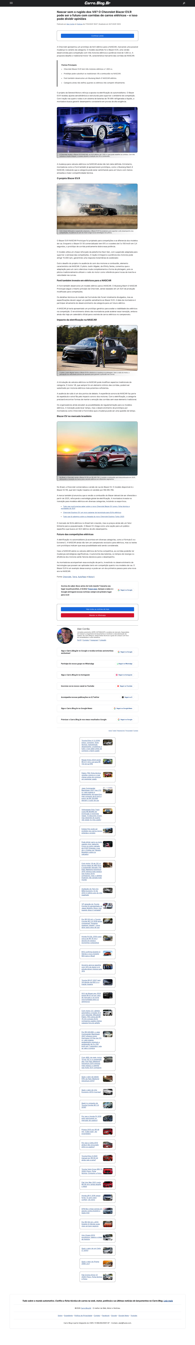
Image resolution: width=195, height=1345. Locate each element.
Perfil (79, 640)
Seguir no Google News (124, 708)
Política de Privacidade (83, 1316)
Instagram (94, 640)
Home (110, 730)
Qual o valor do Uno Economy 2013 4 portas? (91, 1091)
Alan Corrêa (70, 24)
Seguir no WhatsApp (125, 664)
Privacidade (129, 730)
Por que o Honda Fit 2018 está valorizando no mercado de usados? (91, 1118)
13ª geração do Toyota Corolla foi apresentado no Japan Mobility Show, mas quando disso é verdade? (92, 907)
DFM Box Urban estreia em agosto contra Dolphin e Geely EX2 (92, 1211)
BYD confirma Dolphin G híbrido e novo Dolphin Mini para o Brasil (91, 954)
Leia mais (168, 1301)
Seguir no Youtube (126, 686)
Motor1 (91, 577)
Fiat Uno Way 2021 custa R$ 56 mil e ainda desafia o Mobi (91, 1184)
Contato (86, 640)
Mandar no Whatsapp (97, 615)
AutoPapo (82, 577)
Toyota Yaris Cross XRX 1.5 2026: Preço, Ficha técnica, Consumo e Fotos (92, 1171)
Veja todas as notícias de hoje (97, 609)
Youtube (134, 1316)
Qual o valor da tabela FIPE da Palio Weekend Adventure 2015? (90, 1079)
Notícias (79, 24)
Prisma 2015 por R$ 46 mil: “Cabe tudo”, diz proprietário (90, 1132)
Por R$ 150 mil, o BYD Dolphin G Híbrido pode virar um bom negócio (91, 1224)
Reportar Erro (121, 730)
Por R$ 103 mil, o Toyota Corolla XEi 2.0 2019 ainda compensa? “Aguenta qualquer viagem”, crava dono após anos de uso (92, 923)
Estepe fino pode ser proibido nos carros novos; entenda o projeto (92, 831)
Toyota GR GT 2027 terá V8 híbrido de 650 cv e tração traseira (91, 982)
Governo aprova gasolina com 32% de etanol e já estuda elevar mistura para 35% (92, 968)
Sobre (114, 730)
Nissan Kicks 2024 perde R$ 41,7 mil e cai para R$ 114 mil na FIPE (91, 762)
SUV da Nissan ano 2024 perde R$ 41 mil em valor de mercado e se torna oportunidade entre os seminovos (91, 997)
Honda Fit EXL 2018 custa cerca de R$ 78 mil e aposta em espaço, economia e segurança (91, 940)
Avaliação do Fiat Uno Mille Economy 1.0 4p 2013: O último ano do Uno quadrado (92, 892)
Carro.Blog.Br (86, 1308)
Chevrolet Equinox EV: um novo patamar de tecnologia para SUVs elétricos (92, 512)
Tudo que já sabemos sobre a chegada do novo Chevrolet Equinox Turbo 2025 (93, 517)
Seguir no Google (126, 590)
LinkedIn (103, 640)
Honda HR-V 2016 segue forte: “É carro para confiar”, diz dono (91, 1198)
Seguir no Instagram (125, 675)
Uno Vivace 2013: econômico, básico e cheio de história (92, 1237)
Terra (74, 577)
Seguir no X (128, 697)
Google (114, 1316)
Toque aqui (92, 589)
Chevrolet (67, 577)
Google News (124, 1316)
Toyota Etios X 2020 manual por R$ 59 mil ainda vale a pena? (90, 1158)
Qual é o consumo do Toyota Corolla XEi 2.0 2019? (90, 1105)
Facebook (105, 1316)
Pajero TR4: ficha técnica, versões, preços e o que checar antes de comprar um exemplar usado (91, 776)
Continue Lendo (97, 36)
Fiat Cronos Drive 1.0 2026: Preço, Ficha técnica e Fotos (92, 1277)
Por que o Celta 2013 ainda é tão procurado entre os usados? (90, 1145)
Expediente (68, 1316)
